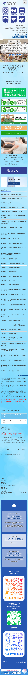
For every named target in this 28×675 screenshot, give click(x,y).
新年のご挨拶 (12, 280)
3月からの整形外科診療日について (17, 360)
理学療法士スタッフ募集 (18, 207)
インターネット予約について (15, 203)
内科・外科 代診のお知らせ (15, 238)
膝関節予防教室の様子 (14, 267)
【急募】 (9, 207)
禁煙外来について (13, 333)
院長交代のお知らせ (13, 271)
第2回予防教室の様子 (14, 284)
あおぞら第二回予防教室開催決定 (17, 304)
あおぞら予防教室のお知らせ (15, 198)
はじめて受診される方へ (14, 371)
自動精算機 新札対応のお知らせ (16, 294)
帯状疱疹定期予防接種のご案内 (16, 263)
